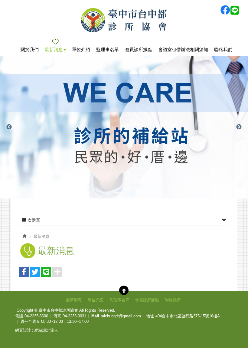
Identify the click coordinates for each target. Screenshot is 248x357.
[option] (124, 127)
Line (235, 10)
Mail (95, 316)
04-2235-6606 (36, 316)
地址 (150, 316)
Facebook (225, 10)
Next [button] (239, 127)
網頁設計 (23, 330)
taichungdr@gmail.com (121, 316)
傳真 (57, 316)
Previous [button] (9, 127)
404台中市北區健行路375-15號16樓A (187, 316)
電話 (19, 316)
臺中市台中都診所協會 (124, 20)
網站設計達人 (46, 330)
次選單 (33, 220)
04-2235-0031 (74, 316)
